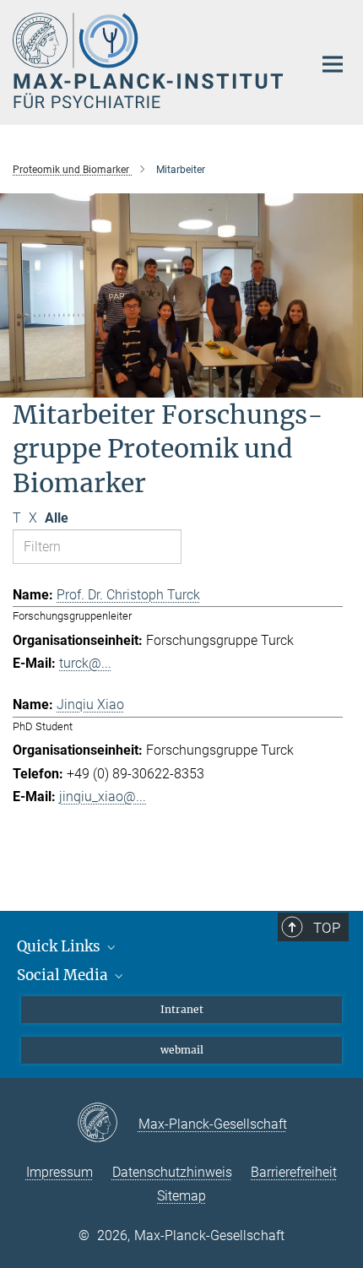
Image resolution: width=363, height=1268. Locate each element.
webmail (181, 1049)
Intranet (181, 1009)
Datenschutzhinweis (172, 1172)
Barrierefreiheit (294, 1172)
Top (326, 927)
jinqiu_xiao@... (102, 796)
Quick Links (60, 946)
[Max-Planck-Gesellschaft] (107, 1123)
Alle (56, 518)
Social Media (64, 975)
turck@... (85, 663)
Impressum (59, 1172)
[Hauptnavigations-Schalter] (332, 64)
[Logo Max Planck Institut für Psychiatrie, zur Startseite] (150, 60)
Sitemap (181, 1196)
